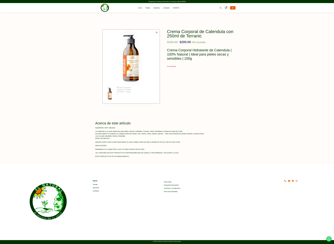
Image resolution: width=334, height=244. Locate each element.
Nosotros (157, 8)
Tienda (147, 8)
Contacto (166, 8)
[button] (156, 32)
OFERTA (176, 8)
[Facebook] (293, 181)
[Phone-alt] (285, 181)
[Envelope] (289, 181)
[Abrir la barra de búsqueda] (221, 8)
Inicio (140, 8)
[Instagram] (297, 181)
